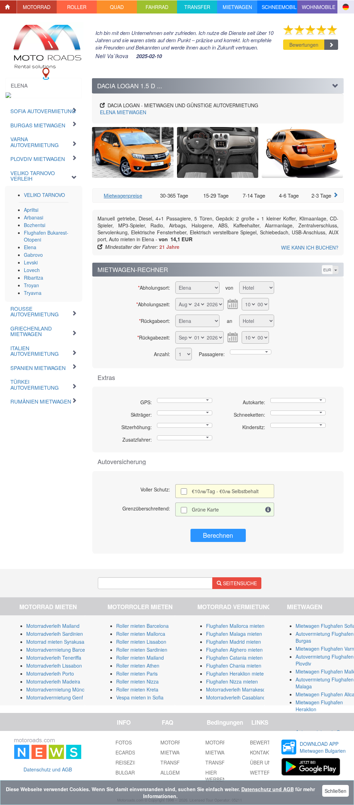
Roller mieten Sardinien (141, 649)
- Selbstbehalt (225, 491)
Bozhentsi (34, 224)
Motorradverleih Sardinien (54, 633)
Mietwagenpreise (123, 195)
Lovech (32, 269)
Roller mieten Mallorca (140, 633)
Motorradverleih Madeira (53, 681)
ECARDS (125, 752)
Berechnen (218, 535)
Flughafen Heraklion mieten (236, 673)
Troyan (31, 285)
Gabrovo (33, 254)
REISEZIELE (129, 762)
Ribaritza (33, 277)
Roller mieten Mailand (140, 657)
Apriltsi (31, 209)
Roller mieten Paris (137, 673)
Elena (30, 247)
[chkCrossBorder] (268, 509)
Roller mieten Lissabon (141, 641)
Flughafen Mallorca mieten (235, 625)
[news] (47, 747)
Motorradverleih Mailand (53, 625)
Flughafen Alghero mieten (234, 649)
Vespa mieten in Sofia (140, 697)
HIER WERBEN (215, 776)
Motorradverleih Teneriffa (53, 657)
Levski (31, 262)
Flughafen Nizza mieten (232, 681)
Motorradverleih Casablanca (237, 697)
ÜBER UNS (262, 762)
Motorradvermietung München (59, 689)
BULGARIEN (129, 772)
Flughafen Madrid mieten (233, 641)
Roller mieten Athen (137, 665)
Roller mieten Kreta (137, 689)
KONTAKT (261, 752)
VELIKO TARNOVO (44, 194)
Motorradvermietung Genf (54, 697)
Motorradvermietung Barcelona (60, 649)
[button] (37, 6)
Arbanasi (33, 217)
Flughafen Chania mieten (233, 665)
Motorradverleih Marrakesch (237, 689)
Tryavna (32, 292)
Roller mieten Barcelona (142, 625)
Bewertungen (303, 44)
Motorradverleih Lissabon (54, 665)
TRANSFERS (219, 762)
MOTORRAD (219, 742)
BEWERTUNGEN (269, 742)
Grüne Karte (205, 509)
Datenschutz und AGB (48, 769)
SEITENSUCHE (239, 583)
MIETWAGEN (123, 112)
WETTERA (261, 772)
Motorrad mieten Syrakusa (55, 641)
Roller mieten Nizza (137, 681)
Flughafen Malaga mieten (234, 633)
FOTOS (123, 742)
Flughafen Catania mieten (234, 657)
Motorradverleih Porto (50, 673)
